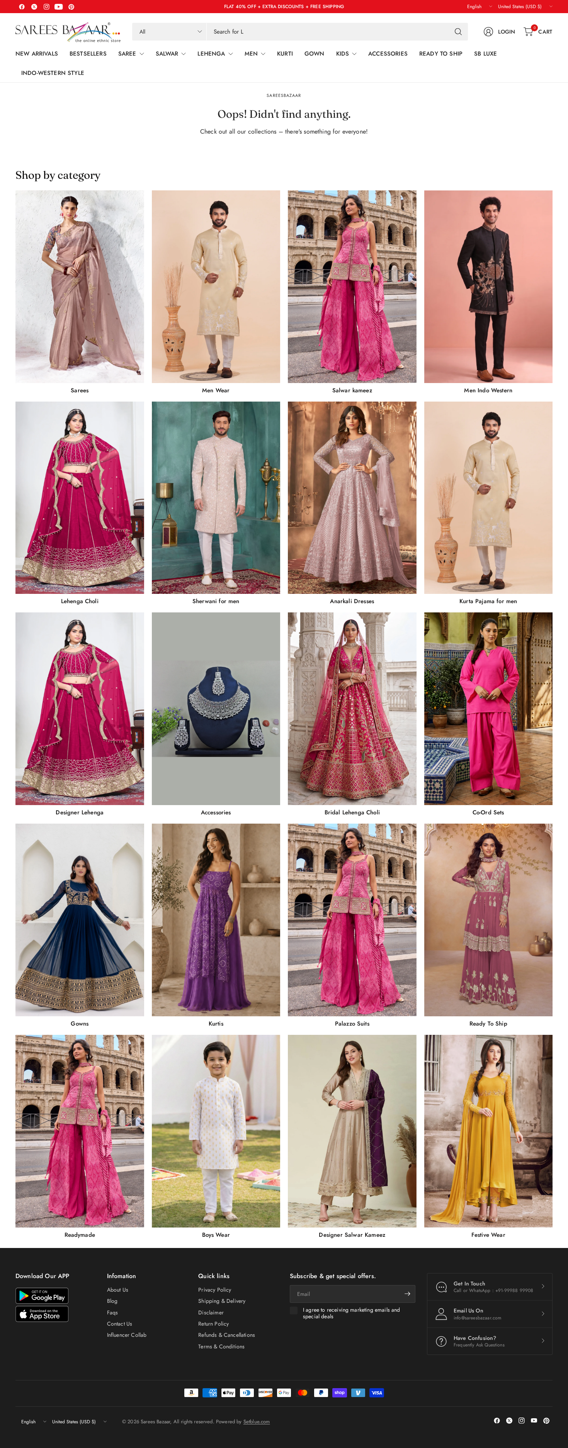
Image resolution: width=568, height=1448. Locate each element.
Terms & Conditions (221, 1346)
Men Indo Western (488, 390)
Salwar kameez (352, 390)
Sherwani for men (216, 601)
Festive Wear (488, 1234)
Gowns (79, 1023)
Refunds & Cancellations (226, 1335)
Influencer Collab (127, 1335)
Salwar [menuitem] (167, 53)
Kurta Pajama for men (488, 601)
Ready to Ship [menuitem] (441, 53)
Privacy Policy (214, 1290)
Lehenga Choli (80, 601)
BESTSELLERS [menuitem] (88, 53)
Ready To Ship (488, 1023)
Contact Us (120, 1324)
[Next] (552, 714)
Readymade (80, 1234)
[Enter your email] (407, 1294)
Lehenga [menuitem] (211, 53)
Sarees (79, 390)
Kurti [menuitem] (285, 53)
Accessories (216, 812)
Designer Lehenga (80, 812)
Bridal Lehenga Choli (352, 812)
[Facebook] (21, 6)
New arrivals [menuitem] (36, 53)
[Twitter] (34, 6)
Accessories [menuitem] (388, 53)
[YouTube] (59, 6)
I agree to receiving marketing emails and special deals (351, 1313)
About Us (117, 1290)
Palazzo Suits (352, 1023)
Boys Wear (216, 1234)
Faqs (112, 1312)
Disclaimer (211, 1312)
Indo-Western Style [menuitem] (52, 73)
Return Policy (213, 1324)
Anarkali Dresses (352, 601)
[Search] (458, 32)
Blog (112, 1301)
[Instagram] (46, 6)
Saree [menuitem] (127, 53)
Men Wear (216, 390)
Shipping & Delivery (221, 1301)
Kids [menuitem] (342, 53)
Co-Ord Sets (488, 812)
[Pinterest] (71, 6)
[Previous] (15, 714)
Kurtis (216, 1023)
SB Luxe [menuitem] (485, 53)
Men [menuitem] (251, 53)
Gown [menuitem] (314, 53)
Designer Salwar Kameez (352, 1234)
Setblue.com (256, 1421)
